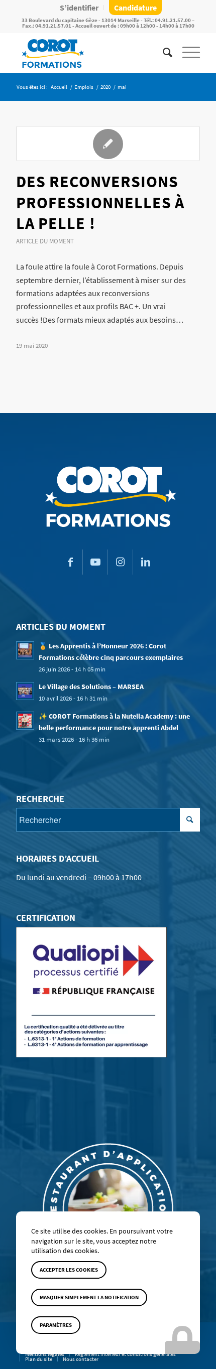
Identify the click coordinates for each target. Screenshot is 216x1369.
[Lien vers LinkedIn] (145, 562)
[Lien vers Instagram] (120, 562)
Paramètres (56, 1324)
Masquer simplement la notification (89, 1297)
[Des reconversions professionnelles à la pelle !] (108, 143)
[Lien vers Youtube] (95, 562)
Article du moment (45, 241)
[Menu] (186, 53)
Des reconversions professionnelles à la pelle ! (100, 202)
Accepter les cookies (69, 1269)
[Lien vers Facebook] (70, 562)
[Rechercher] (162, 53)
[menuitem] (79, 7)
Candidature (135, 8)
